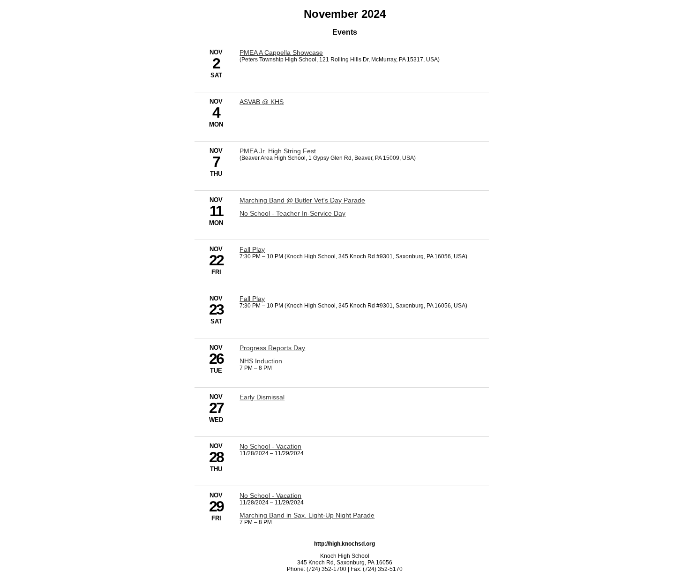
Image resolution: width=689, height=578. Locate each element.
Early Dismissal (262, 397)
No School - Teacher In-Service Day (292, 213)
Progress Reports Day (272, 348)
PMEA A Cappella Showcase (281, 52)
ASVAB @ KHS (262, 101)
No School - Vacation (270, 446)
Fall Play (252, 249)
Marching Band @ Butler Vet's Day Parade (302, 200)
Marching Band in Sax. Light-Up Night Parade (307, 515)
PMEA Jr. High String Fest (278, 151)
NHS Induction (261, 361)
